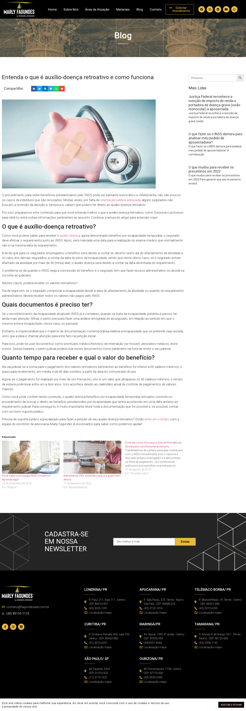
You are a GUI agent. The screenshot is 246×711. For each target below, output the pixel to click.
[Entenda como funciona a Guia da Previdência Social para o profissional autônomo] (156, 458)
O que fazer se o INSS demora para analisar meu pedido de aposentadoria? (215, 138)
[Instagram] (210, 9)
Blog (139, 9)
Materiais (123, 9)
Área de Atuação (97, 9)
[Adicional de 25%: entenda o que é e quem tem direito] (92, 457)
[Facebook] (201, 9)
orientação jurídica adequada (120, 200)
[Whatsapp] (234, 9)
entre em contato (157, 419)
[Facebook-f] (5, 627)
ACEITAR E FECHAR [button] (231, 704)
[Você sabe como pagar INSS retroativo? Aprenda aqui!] (31, 457)
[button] (34, 88)
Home (52, 9)
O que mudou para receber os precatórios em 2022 (211, 169)
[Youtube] (226, 9)
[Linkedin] (218, 9)
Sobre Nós (70, 9)
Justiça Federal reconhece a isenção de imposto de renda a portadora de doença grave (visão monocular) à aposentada (214, 103)
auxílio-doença (70, 235)
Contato (156, 9)
